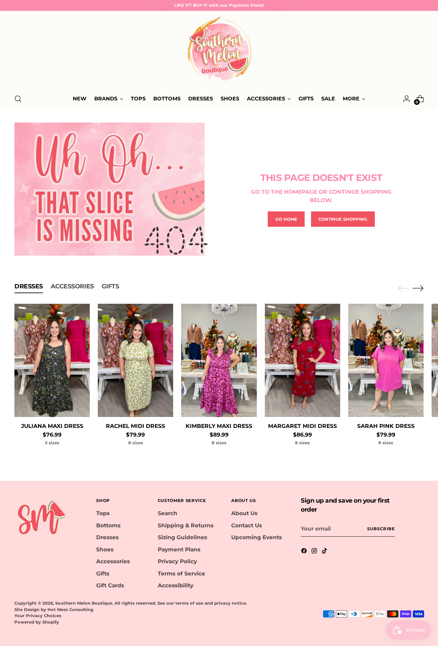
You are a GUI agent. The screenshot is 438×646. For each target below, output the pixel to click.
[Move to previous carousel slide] (403, 288)
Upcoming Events (256, 537)
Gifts (102, 573)
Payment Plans (179, 549)
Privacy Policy (177, 561)
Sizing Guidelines (182, 537)
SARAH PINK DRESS (386, 426)
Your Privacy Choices (37, 615)
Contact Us (246, 525)
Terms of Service (181, 573)
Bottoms (108, 525)
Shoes (105, 549)
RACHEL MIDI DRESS (135, 426)
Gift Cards (110, 585)
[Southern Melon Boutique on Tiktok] (325, 552)
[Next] (291, 5)
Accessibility (175, 585)
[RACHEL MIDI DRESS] (135, 360)
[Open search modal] (18, 98)
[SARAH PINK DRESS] (386, 360)
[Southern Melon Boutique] (219, 51)
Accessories (113, 561)
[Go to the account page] (406, 98)
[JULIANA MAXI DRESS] (52, 360)
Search (167, 513)
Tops (103, 513)
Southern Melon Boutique (83, 603)
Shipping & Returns (186, 525)
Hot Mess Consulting (70, 609)
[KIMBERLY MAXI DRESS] (219, 360)
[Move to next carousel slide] (418, 288)
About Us (244, 513)
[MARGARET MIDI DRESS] (302, 360)
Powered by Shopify (36, 622)
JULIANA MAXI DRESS (52, 426)
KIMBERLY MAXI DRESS (219, 426)
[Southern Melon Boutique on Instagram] (315, 552)
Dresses (107, 537)
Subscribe (381, 528)
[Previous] (147, 5)
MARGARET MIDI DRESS (302, 426)
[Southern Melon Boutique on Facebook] (304, 552)
